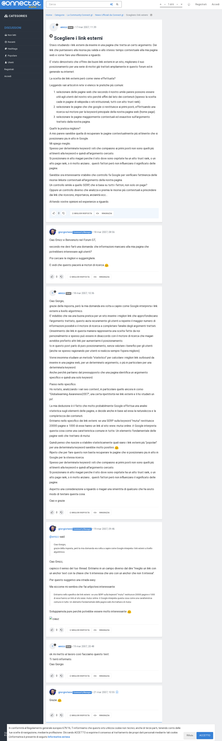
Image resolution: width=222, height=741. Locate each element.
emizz (63, 27)
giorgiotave (65, 232)
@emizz (54, 536)
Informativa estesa (59, 736)
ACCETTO (204, 735)
